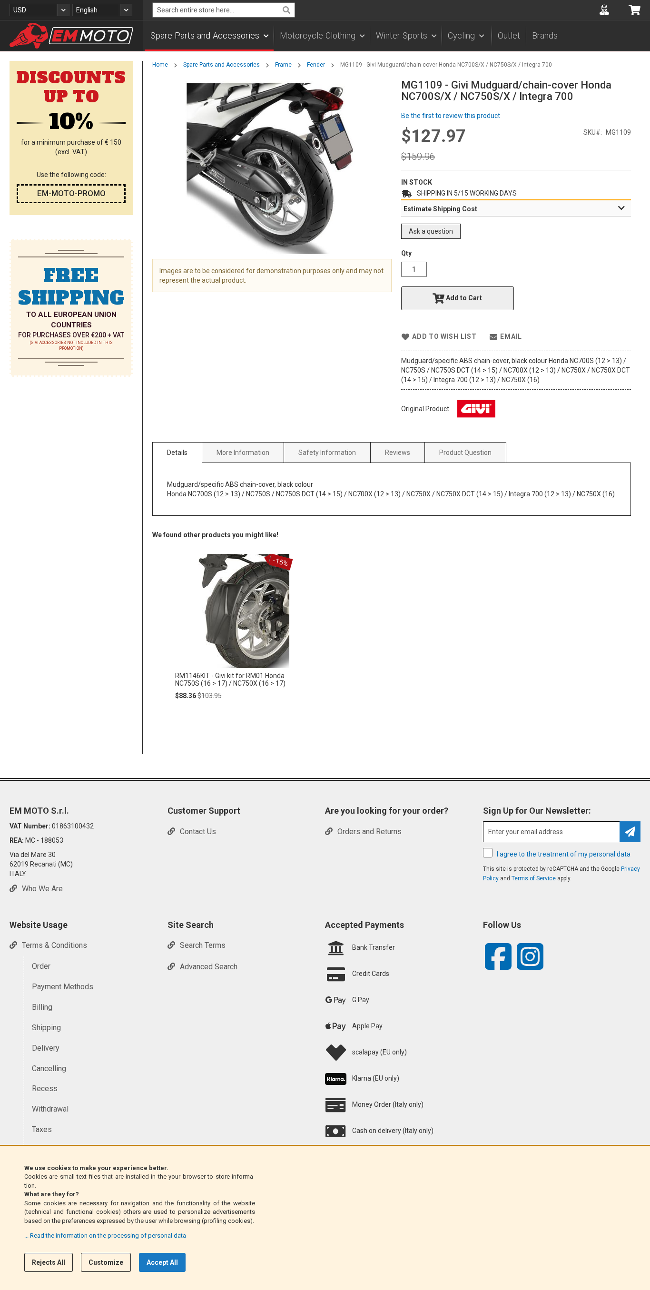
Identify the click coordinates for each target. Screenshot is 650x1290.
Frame (283, 64)
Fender (316, 64)
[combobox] (223, 10)
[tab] (516, 208)
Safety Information (327, 452)
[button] (39, 10)
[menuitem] (209, 35)
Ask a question (431, 231)
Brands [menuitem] (545, 36)
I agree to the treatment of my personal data (563, 854)
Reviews (397, 452)
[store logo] (71, 35)
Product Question (465, 452)
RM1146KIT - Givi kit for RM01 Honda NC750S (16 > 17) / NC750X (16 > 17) (230, 679)
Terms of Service (534, 878)
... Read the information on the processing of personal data (105, 1235)
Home (160, 64)
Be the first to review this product (450, 115)
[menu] (396, 35)
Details (177, 452)
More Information (243, 452)
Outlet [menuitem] (509, 36)
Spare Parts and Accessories (221, 64)
